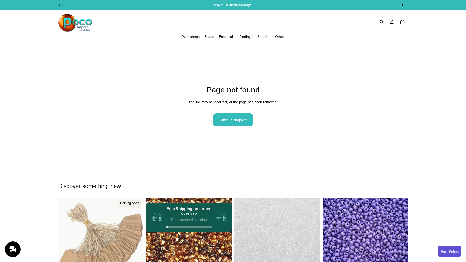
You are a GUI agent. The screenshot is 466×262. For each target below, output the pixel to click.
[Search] (381, 21)
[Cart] (402, 21)
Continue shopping (233, 120)
